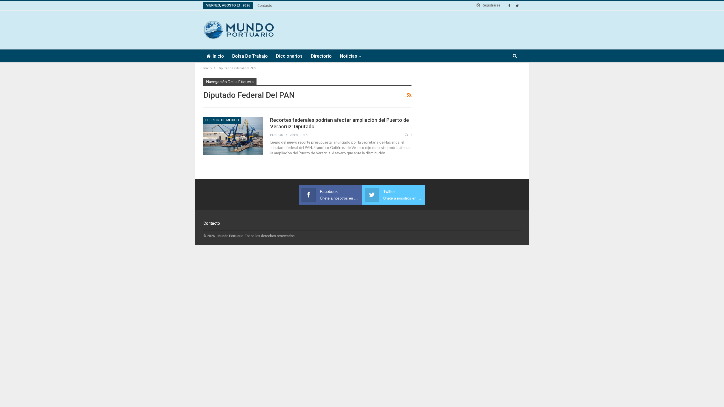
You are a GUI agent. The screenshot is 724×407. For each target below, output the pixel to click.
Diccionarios (289, 56)
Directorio (321, 56)
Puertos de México (222, 120)
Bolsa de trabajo (250, 56)
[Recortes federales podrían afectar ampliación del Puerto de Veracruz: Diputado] (233, 136)
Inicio (218, 56)
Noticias (348, 56)
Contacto (264, 5)
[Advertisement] (418, 29)
